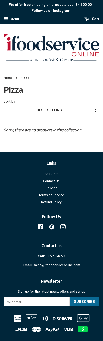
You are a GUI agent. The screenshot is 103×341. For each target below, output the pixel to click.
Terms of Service (51, 195)
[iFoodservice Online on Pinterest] (51, 228)
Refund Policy (51, 202)
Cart (95, 19)
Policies (52, 188)
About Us (51, 173)
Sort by (9, 101)
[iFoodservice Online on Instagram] (63, 228)
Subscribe (84, 301)
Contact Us (51, 181)
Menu (14, 19)
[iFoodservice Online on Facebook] (40, 228)
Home (8, 78)
